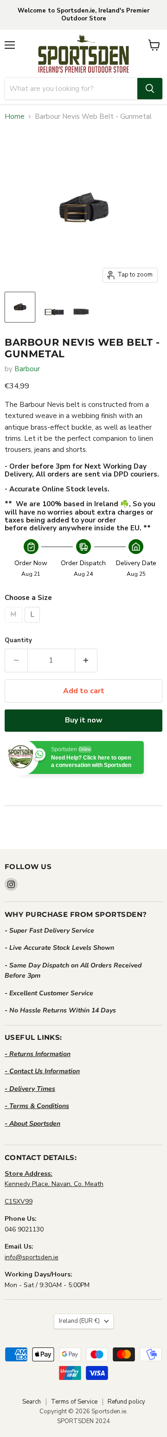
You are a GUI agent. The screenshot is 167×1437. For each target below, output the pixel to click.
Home (15, 117)
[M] (15, 625)
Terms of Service (74, 1402)
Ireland (79, 1321)
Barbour (27, 369)
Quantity (18, 640)
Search (31, 1402)
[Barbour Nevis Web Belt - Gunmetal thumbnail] (20, 307)
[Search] (149, 88)
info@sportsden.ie (31, 1257)
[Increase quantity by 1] (86, 660)
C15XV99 (18, 1201)
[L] (34, 625)
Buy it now (84, 720)
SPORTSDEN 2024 (83, 1421)
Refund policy (126, 1402)
